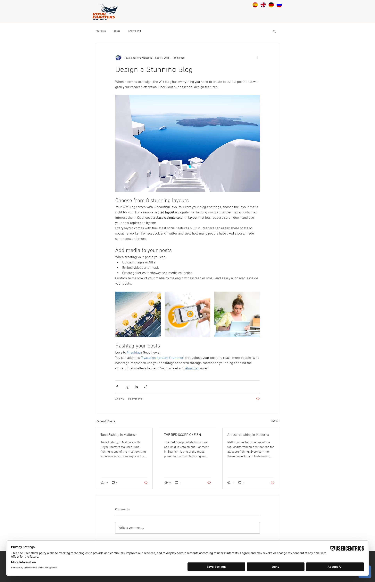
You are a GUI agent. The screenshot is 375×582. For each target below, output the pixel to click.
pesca (117, 31)
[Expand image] (138, 314)
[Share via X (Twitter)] (127, 387)
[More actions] (257, 58)
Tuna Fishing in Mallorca (119, 435)
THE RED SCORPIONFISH (182, 435)
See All (275, 421)
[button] (274, 31)
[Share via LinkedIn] (136, 387)
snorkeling (134, 31)
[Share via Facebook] (117, 387)
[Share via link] (146, 387)
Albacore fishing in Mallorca (248, 435)
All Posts (101, 31)
